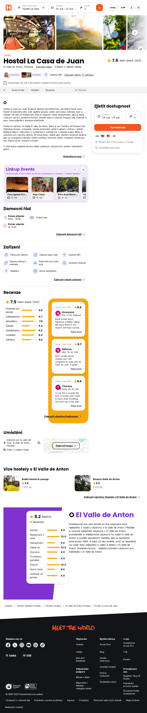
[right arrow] (83, 170)
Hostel (7, 55)
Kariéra (126, 659)
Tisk (125, 652)
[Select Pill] (131, 8)
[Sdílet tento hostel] (141, 49)
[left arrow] (75, 170)
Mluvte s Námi (83, 677)
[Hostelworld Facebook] (8, 645)
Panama (28, 66)
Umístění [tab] (35, 90)
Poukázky (84, 700)
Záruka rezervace (105, 659)
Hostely (79, 644)
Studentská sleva (108, 682)
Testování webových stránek (107, 700)
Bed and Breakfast (80, 659)
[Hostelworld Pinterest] (35, 645)
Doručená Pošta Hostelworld (131, 692)
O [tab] (4, 90)
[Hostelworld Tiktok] (42, 645)
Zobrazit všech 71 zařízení (78, 74)
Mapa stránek (132, 700)
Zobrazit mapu (44, 66)
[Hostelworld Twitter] (15, 645)
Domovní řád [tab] (18, 90)
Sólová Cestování (104, 674)
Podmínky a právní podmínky (48, 700)
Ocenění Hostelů (108, 667)
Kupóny (71, 700)
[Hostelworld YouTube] (28, 645)
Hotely (79, 652)
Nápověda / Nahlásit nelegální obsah (84, 685)
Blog (102, 652)
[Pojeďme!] (99, 7)
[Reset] (43, 7)
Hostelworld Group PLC (129, 644)
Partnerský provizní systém (131, 684)
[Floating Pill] (135, 32)
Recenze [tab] (50, 90)
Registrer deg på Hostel (131, 677)
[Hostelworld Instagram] (22, 645)
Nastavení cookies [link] (14, 707)
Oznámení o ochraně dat (18, 700)
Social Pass (105, 644)
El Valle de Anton (13, 66)
